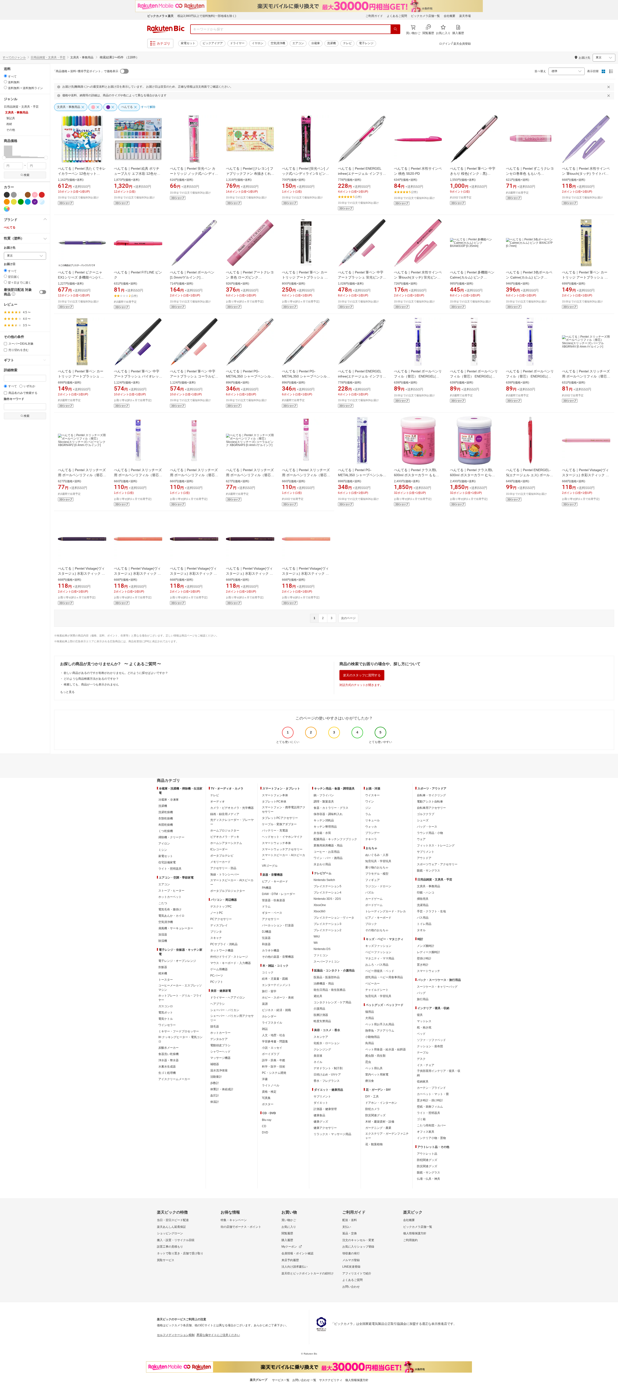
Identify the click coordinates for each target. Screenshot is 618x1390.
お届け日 (9, 264)
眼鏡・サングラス (428, 870)
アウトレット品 (427, 1153)
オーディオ (217, 801)
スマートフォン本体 (275, 795)
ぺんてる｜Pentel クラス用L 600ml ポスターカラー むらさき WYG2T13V (472, 475)
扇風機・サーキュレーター (175, 928)
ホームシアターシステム (226, 843)
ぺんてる (9, 227)
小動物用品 (372, 1037)
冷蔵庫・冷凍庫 (168, 799)
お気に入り (288, 1227)
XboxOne (320, 905)
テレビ (347, 43)
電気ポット (165, 1012)
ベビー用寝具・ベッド (379, 971)
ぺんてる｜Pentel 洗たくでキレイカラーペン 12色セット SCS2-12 (82, 174)
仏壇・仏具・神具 (428, 1178)
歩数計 (214, 1083)
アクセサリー (270, 919)
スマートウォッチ (428, 971)
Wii (316, 942)
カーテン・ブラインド (431, 1088)
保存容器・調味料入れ (328, 814)
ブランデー (372, 833)
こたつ (162, 903)
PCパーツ (216, 975)
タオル (421, 930)
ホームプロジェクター (224, 830)
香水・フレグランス (327, 1081)
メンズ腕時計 (425, 946)
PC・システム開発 (274, 1073)
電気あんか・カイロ (171, 915)
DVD (265, 1132)
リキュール (372, 820)
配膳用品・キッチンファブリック (335, 839)
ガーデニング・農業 (378, 1128)
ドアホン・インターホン (381, 1102)
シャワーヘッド (220, 1051)
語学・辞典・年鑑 (273, 1060)
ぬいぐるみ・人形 (376, 855)
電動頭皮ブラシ (220, 1045)
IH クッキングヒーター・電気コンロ (180, 1039)
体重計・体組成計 (221, 1089)
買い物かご (288, 1220)
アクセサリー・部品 (223, 868)
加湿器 (162, 934)
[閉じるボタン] (609, 87)
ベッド (421, 1033)
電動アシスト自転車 (430, 801)
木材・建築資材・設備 (379, 1121)
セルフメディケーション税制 (176, 1335)
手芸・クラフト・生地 (431, 911)
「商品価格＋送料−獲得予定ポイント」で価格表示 (85, 71)
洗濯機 (331, 43)
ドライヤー (237, 43)
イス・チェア (425, 1065)
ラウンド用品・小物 (430, 833)
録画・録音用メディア (224, 814)
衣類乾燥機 (165, 818)
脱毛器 (214, 1026)
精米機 (162, 973)
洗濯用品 (422, 905)
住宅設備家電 (167, 862)
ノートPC (216, 913)
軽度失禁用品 (322, 1021)
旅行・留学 (269, 991)
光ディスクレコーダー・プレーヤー (232, 822)
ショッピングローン (170, 1233)
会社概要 (449, 16)
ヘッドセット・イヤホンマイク (282, 836)
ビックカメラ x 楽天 (160, 16)
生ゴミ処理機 (167, 1073)
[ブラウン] (28, 195)
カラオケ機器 (270, 950)
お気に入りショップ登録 (358, 1246)
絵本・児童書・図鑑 (275, 978)
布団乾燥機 (165, 824)
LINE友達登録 (351, 1266)
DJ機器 (266, 931)
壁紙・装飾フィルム (430, 1106)
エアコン (298, 43)
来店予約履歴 (290, 1260)
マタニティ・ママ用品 (379, 958)
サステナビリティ (330, 1380)
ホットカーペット (170, 897)
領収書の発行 (351, 1253)
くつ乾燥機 (165, 831)
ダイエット (321, 1102)
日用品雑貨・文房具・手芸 (48, 57)
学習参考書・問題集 (275, 1041)
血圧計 (214, 1095)
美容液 (318, 1055)
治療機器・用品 (324, 983)
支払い (346, 1227)
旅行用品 (422, 999)
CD (264, 1126)
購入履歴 (287, 1240)
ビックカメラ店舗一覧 (425, 16)
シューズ (422, 820)
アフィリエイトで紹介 (356, 1273)
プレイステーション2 (327, 930)
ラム (368, 814)
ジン (368, 808)
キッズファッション (378, 946)
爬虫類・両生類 (375, 1055)
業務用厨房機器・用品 (328, 845)
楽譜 (265, 1004)
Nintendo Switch (324, 880)
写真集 (266, 1098)
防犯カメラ (372, 1109)
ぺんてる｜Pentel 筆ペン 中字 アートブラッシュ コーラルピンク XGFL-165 (194, 376)
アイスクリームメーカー (174, 1079)
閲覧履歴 (287, 1233)
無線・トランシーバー (224, 874)
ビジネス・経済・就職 (276, 1010)
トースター (165, 979)
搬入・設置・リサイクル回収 (176, 1240)
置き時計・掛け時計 (430, 1100)
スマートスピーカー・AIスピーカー (231, 882)
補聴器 (214, 1064)
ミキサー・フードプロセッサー (178, 1031)
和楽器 (266, 944)
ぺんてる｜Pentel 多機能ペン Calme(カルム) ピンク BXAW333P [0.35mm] (472, 277)
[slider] (4, 158)
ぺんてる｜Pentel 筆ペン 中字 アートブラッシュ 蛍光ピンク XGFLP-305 (360, 277)
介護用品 (319, 1008)
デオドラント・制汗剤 (328, 1068)
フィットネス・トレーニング (436, 845)
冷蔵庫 (315, 43)
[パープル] (35, 202)
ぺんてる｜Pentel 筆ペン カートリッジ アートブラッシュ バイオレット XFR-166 (585, 277)
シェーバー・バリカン (224, 1010)
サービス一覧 (280, 1380)
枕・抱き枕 (424, 1027)
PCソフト (216, 982)
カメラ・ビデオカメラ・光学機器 (232, 808)
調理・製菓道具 (324, 801)
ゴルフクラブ (425, 814)
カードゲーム (374, 899)
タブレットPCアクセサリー (280, 818)
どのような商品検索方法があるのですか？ (91, 678)
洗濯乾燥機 (165, 812)
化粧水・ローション (327, 1043)
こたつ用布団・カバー (431, 1125)
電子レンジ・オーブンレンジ (177, 961)
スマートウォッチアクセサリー (282, 849)
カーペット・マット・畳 (433, 1094)
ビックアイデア (213, 43)
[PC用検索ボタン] (395, 29)
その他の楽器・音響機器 (278, 956)
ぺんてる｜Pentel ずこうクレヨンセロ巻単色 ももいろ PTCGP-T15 (530, 174)
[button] (8, 152)
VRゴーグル (270, 865)
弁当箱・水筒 (322, 833)
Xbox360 (319, 911)
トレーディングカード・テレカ (385, 911)
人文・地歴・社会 (273, 1035)
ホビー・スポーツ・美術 (278, 997)
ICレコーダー (219, 849)
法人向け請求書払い (294, 1266)
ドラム (266, 906)
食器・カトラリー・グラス (331, 808)
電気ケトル (165, 1018)
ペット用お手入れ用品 (379, 1024)
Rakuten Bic (165, 29)
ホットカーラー (220, 1032)
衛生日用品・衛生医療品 (329, 990)
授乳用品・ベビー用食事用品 (384, 977)
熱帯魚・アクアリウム (379, 1030)
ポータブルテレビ (221, 855)
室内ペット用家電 (376, 1074)
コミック (268, 972)
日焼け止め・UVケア (327, 1074)
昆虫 (368, 1062)
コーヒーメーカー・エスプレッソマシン (180, 988)
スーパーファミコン (327, 961)
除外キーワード (14, 399)
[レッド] (42, 195)
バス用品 (422, 917)
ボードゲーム (374, 905)
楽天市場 (465, 16)
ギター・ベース (272, 913)
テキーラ (371, 839)
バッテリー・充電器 (275, 830)
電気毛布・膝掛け (170, 909)
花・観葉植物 (374, 1144)
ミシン (162, 850)
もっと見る (67, 692)
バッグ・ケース (427, 826)
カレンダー (269, 1016)
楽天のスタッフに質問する (362, 675)
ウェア (421, 839)
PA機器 (266, 887)
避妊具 (318, 996)
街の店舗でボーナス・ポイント (241, 1227)
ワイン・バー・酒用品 (328, 858)
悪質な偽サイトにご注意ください (218, 1335)
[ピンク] (35, 195)
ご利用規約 (410, 1240)
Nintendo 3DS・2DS (327, 899)
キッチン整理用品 (325, 826)
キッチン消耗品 (324, 820)
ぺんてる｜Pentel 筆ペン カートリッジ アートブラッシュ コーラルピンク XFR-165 (81, 376)
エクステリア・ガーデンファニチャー (387, 1136)
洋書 (265, 1079)
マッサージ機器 (220, 1058)
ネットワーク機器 (221, 950)
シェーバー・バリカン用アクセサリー (232, 1018)
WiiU (317, 936)
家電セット (188, 43)
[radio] (5, 75)
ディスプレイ (219, 925)
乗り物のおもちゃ (376, 867)
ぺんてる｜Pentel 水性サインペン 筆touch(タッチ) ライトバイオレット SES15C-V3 (586, 174)
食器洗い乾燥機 (168, 1054)
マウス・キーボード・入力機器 (230, 963)
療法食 (369, 1081)
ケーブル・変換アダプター (279, 824)
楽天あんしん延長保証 (171, 1227)
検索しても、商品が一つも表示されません (91, 684)
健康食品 (319, 1115)
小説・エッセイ (272, 1047)
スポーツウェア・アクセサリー (437, 864)
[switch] (42, 292)
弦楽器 (266, 938)
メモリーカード (220, 862)
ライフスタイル (272, 1022)
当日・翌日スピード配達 (173, 1220)
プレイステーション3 (327, 924)
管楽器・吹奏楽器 (273, 900)
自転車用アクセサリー (431, 808)
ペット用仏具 (374, 1068)
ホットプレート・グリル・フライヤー (180, 998)
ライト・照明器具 (170, 868)
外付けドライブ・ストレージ (229, 956)
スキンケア (321, 1037)
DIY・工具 (372, 1096)
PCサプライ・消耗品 (224, 944)
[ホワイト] (21, 195)
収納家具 (422, 1081)
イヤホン (257, 43)
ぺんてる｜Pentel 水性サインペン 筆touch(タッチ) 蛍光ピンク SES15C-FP (418, 277)
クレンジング (322, 1049)
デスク (421, 1059)
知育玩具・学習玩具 (378, 861)
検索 (26, 175)
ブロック (371, 924)
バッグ (421, 993)
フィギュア (372, 880)
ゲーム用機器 (219, 969)
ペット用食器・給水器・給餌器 (385, 1049)
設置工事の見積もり (170, 1246)
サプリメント (322, 1096)
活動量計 (216, 1076)
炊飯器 (162, 967)
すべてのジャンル (14, 57)
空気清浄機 (278, 43)
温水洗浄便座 (219, 1070)
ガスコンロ (165, 1006)
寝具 (420, 1015)
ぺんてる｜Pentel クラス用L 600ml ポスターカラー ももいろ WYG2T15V (416, 475)
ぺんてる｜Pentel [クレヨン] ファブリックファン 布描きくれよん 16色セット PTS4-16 (250, 174)
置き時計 (422, 964)
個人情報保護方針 (414, 1233)
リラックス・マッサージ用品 (332, 1134)
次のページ (348, 618)
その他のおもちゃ (376, 930)
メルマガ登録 (351, 1260)
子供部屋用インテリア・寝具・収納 (438, 1073)
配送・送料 (349, 1220)
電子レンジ (366, 43)
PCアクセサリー (221, 919)
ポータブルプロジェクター (227, 891)
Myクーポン (289, 1246)
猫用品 (369, 1011)
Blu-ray (266, 1120)
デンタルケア (219, 1039)
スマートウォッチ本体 (276, 843)
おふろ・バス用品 (376, 964)
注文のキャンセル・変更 (358, 1240)
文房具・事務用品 (428, 886)
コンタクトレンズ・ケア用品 (332, 1002)
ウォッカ (371, 826)
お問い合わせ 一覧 (304, 1380)
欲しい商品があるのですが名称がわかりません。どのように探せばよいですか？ (116, 673)
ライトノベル (270, 1085)
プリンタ (216, 931)
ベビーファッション (378, 952)
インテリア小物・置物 (431, 1138)
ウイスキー (372, 795)
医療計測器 (321, 1015)
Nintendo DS (322, 949)
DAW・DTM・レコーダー (278, 894)
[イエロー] (14, 202)
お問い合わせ (351, 1286)
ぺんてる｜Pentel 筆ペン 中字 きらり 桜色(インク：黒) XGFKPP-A (472, 174)
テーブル (422, 1052)
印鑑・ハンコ (425, 892)
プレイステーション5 (327, 886)
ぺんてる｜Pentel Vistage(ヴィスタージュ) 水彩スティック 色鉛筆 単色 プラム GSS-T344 (193, 573)
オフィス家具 (425, 1131)
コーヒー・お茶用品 (327, 851)
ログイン (445, 43)
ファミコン (321, 955)
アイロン (164, 843)
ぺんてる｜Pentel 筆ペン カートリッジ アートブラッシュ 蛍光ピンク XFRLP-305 (305, 277)
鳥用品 (369, 1043)
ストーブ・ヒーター (171, 890)
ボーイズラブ (270, 1054)
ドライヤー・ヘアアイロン (227, 997)
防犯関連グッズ (427, 1160)
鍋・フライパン (324, 795)
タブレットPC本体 (274, 801)
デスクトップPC (221, 906)
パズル (369, 892)
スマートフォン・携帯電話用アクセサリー (283, 809)
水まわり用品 (322, 864)
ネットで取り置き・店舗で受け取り (180, 1253)
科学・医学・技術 (273, 1066)
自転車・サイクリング (431, 795)
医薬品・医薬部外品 (327, 977)
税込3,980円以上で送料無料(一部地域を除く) (206, 16)
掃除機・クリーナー (171, 837)
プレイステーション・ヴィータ (334, 917)
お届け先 (9, 247)
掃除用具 (422, 899)
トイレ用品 (424, 924)
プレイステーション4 (327, 892)
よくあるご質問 (397, 16)
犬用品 (369, 1018)
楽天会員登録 (462, 43)
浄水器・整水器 (168, 1060)
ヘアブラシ (217, 1004)
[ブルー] (28, 202)
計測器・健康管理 (325, 1109)
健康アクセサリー (325, 1128)
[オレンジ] (7, 202)
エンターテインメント (276, 985)
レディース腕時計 (428, 952)
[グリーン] (21, 202)
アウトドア (424, 858)
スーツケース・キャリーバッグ (437, 986)
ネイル (318, 1062)
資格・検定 (269, 1091)
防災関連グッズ (375, 1115)
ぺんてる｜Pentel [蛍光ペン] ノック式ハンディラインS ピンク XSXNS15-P (305, 174)
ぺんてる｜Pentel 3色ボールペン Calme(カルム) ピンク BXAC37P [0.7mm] (529, 277)
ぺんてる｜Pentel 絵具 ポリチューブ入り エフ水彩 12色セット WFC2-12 (137, 174)
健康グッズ (321, 1121)
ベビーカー (372, 983)
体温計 (214, 1102)
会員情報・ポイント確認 (297, 1253)
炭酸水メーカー (168, 1047)
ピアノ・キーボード (275, 881)
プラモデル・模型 (376, 873)
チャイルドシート (376, 990)
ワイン (369, 801)
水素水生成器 (167, 1066)
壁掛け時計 (424, 958)
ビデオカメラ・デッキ (224, 836)
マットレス (424, 1021)
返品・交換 (349, 1233)
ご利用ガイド (374, 16)
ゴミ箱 (421, 1119)
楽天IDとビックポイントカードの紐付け (307, 1273)
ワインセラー (167, 1025)
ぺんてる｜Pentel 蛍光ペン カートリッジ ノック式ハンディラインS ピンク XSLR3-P (194, 174)
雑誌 (265, 1029)
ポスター (268, 1104)
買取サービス (165, 1260)
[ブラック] (7, 195)
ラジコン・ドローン (378, 886)
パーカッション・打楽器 (278, 925)
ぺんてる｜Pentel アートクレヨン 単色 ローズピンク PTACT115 (250, 277)
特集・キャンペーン (234, 1220)
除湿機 (162, 941)
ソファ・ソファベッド (431, 1040)
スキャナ (216, 938)
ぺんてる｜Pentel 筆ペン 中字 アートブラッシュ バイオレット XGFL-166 (138, 376)
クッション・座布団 (430, 1046)
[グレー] (14, 195)
